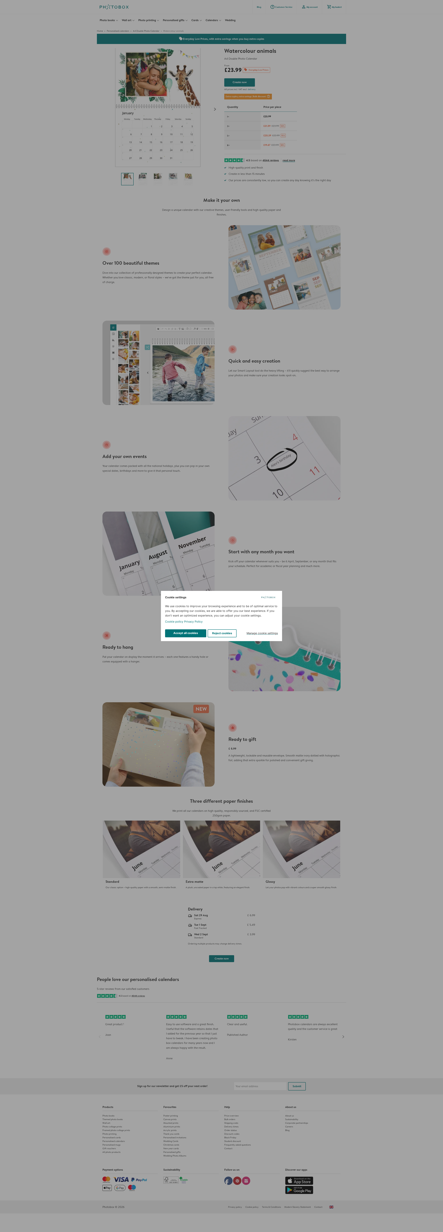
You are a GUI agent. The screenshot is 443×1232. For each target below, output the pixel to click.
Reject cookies (222, 633)
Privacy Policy (193, 621)
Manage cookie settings (262, 633)
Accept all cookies (185, 633)
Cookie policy (174, 621)
